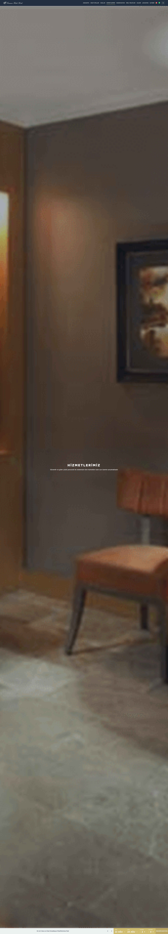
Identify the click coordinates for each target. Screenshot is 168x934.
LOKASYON (145, 3)
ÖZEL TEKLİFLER (130, 3)
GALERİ (139, 3)
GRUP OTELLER (94, 3)
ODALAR (102, 3)
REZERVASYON (120, 3)
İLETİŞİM (152, 3)
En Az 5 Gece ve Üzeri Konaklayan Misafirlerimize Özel (53, 931)
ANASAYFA (86, 3)
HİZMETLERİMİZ (111, 3)
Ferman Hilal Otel (13, 3)
